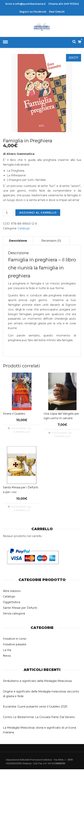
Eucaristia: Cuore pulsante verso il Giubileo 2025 (35, 706)
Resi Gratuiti (57, 11)
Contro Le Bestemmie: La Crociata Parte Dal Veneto (39, 717)
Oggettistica (11, 602)
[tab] (18, 240)
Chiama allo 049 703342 (63, 3)
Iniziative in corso (14, 638)
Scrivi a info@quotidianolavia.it (25, 3)
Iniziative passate (14, 644)
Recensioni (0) (51, 240)
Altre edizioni (12, 591)
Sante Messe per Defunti (20, 608)
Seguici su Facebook (32, 11)
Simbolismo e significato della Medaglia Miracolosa (37, 681)
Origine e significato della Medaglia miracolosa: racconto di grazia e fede (41, 694)
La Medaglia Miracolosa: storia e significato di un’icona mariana (39, 730)
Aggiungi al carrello (37, 212)
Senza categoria (14, 613)
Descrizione (18, 240)
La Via (7, 650)
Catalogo (24, 228)
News (7, 655)
